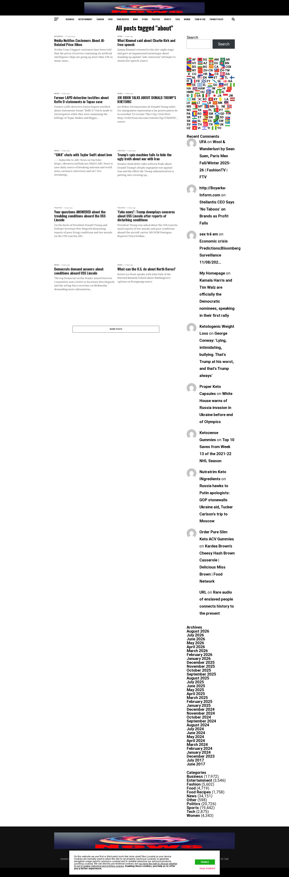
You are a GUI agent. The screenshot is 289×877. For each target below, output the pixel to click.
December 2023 (201, 756)
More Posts (116, 329)
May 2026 (195, 643)
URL (203, 592)
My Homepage (212, 273)
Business (70, 19)
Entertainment (85, 19)
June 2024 (196, 733)
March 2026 (197, 650)
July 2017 (195, 760)
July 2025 (195, 682)
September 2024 (201, 721)
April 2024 (196, 740)
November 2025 (201, 666)
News (135, 19)
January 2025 (199, 705)
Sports (167, 19)
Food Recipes (123, 19)
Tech (177, 19)
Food (110, 19)
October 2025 (199, 670)
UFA (202, 142)
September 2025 (201, 674)
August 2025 (198, 678)
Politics (156, 19)
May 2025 (195, 690)
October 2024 (199, 717)
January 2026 (199, 658)
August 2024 (198, 725)
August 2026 (198, 631)
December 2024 (201, 709)
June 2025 (196, 686)
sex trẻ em (208, 234)
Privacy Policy (216, 19)
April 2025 (196, 693)
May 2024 (195, 736)
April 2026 (196, 647)
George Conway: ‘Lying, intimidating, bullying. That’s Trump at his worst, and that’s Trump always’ (216, 354)
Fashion (100, 19)
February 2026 (199, 654)
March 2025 (197, 697)
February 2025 (199, 701)
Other (145, 19)
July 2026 (195, 635)
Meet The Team (144, 27)
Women (187, 19)
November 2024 (201, 713)
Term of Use (199, 19)
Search (192, 37)
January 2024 (199, 752)
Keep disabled (207, 868)
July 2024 (195, 729)
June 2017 (196, 764)
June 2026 (196, 639)
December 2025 (201, 662)
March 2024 (197, 744)
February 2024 (199, 748)
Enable (205, 862)
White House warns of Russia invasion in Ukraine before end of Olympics (216, 407)
